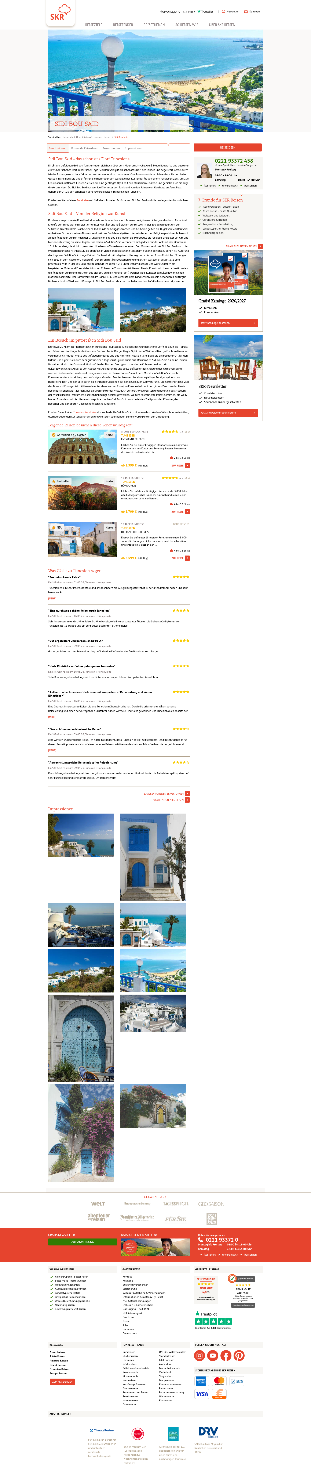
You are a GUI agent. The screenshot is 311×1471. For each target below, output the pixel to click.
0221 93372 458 (234, 161)
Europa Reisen (58, 1373)
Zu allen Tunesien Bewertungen (164, 793)
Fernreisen (128, 1360)
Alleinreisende (130, 1388)
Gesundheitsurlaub (169, 1368)
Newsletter (232, 11)
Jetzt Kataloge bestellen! (215, 323)
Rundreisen (129, 1352)
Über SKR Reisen (222, 25)
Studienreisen (130, 1356)
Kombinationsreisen (170, 1384)
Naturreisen (129, 1380)
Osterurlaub (129, 1404)
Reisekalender (130, 1396)
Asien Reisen (57, 1352)
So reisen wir (186, 25)
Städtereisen (129, 1364)
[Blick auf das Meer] (81, 835)
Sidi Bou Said (121, 137)
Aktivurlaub (165, 1364)
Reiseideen (227, 147)
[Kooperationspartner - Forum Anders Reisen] (173, 1433)
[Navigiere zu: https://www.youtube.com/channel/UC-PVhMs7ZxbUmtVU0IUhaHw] (212, 1355)
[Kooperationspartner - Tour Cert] (137, 1433)
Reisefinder (123, 25)
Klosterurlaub (130, 1376)
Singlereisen (165, 1376)
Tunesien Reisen (102, 137)
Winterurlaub (166, 1396)
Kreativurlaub (130, 1372)
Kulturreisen (165, 1400)
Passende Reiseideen (84, 148)
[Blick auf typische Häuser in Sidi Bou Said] (81, 970)
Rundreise (83, 200)
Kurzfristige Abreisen (134, 1384)
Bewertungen (111, 148)
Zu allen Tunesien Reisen (168, 800)
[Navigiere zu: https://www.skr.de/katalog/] (155, 1246)
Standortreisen (167, 1356)
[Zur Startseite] (60, 10)
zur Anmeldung (82, 1242)
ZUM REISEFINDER (62, 1381)
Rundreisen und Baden (136, 1392)
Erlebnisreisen (166, 1360)
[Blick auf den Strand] (153, 970)
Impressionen (133, 148)
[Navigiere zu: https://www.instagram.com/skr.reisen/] (199, 1355)
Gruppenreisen (167, 1380)
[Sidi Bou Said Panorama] (153, 1013)
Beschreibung (57, 148)
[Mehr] (52, 598)
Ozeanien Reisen (59, 1369)
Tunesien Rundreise (84, 412)
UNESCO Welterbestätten (172, 1352)
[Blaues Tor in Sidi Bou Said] (81, 1038)
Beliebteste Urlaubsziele (136, 1368)
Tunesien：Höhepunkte (98, 582)
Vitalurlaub (165, 1372)
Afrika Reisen (57, 1356)
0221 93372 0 (222, 1240)
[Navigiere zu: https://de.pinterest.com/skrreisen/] (239, 1355)
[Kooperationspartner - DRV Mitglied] (208, 1432)
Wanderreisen (130, 1400)
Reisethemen (154, 25)
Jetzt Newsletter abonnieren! (218, 412)
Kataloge (254, 11)
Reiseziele (94, 25)
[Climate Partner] (102, 1430)
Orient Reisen (83, 137)
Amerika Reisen (59, 1360)
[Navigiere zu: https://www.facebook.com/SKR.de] (225, 1355)
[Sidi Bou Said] (153, 857)
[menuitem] (94, 25)
